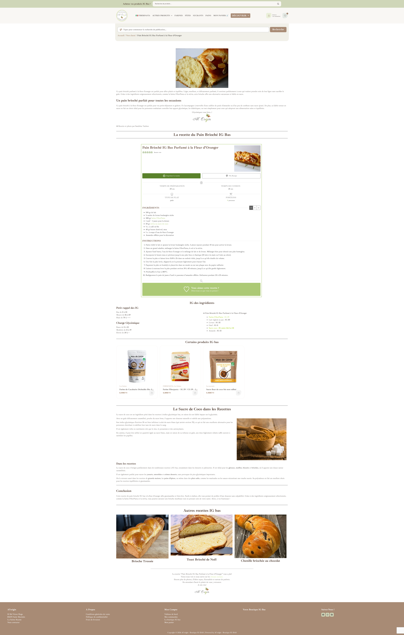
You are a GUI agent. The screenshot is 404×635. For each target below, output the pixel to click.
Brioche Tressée (142, 561)
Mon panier (169, 622)
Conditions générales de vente (98, 614)
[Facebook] (323, 615)
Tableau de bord (171, 614)
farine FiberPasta (158, 218)
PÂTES (188, 15)
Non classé (130, 35)
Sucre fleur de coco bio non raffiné (221, 389)
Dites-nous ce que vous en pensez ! (204, 291)
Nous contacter (13, 622)
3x (258, 208)
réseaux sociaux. (217, 577)
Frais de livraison (93, 619)
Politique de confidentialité (97, 617)
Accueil (121, 35)
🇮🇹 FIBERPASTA (143, 15)
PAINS (208, 15)
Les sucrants (210, 386)
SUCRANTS (198, 15)
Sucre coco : (221, 328)
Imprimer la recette (173, 176)
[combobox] (193, 29)
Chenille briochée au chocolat (260, 561)
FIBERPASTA (168, 386)
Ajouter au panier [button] (151, 393)
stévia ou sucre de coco (159, 224)
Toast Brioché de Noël (201, 559)
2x (255, 208)
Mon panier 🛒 (221, 15)
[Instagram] (327, 615)
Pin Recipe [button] (233, 176)
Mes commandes (171, 617)
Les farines (123, 386)
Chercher (278, 3)
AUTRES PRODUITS (161, 15)
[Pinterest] (332, 615)
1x (251, 208)
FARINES (179, 15)
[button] (143, 152)
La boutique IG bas (172, 619)
